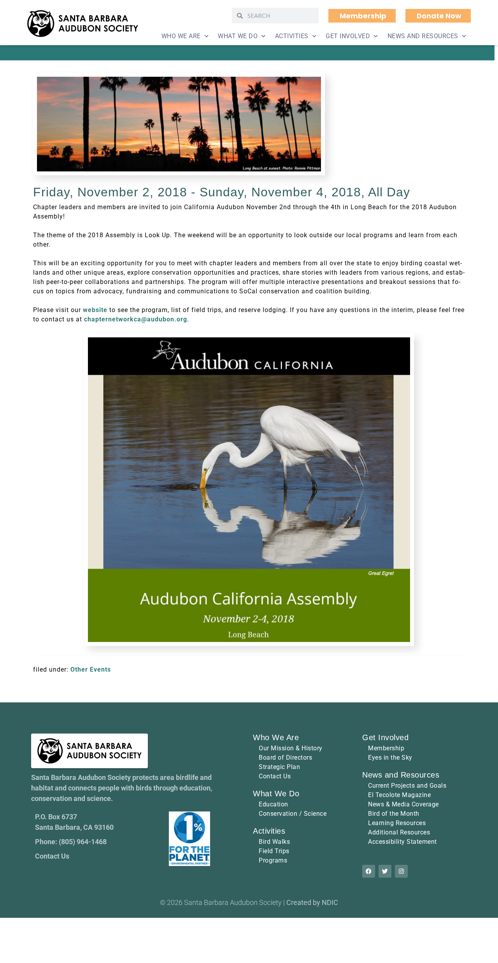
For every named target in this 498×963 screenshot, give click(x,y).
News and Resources (423, 36)
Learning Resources (397, 823)
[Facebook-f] (368, 871)
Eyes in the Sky (390, 757)
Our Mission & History (291, 748)
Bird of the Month (393, 813)
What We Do (238, 36)
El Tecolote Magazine (399, 795)
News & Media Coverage (403, 804)
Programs (273, 860)
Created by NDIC (312, 902)
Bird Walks (274, 841)
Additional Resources (399, 832)
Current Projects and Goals (407, 785)
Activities (292, 36)
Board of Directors (285, 757)
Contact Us (275, 776)
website (95, 310)
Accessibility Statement (402, 841)
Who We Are (181, 36)
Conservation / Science (292, 813)
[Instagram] (401, 871)
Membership (386, 748)
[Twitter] (385, 871)
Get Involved (348, 36)
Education (273, 804)
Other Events (90, 669)
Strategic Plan (279, 767)
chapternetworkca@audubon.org (135, 319)
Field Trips (274, 851)
